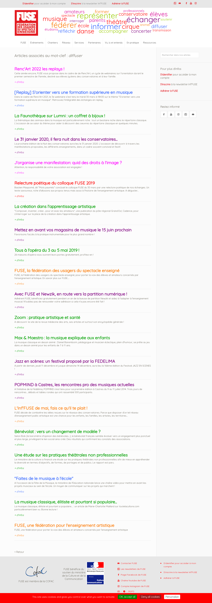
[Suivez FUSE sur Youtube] (171, 114)
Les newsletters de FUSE (133, 569)
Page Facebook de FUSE (133, 574)
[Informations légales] (124, 591)
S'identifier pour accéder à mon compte (180, 565)
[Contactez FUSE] (179, 3)
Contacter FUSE (128, 563)
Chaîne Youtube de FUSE (133, 580)
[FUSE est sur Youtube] (191, 3)
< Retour (19, 551)
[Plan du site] (118, 591)
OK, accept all (127, 596)
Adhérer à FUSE (172, 578)
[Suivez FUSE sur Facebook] (163, 114)
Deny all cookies (150, 596)
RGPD (131, 591)
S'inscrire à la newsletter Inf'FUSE (180, 572)
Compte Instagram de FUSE (134, 586)
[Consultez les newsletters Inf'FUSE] (185, 114)
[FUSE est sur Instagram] (195, 3)
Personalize (172, 596)
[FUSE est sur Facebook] (186, 3)
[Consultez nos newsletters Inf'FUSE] (175, 3)
